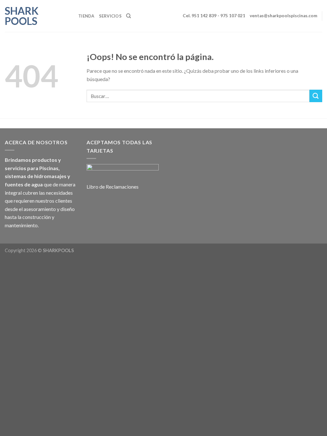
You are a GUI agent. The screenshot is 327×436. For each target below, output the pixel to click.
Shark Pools (22, 16)
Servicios (110, 16)
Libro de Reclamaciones (113, 187)
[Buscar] (128, 16)
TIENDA (86, 16)
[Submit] (315, 96)
